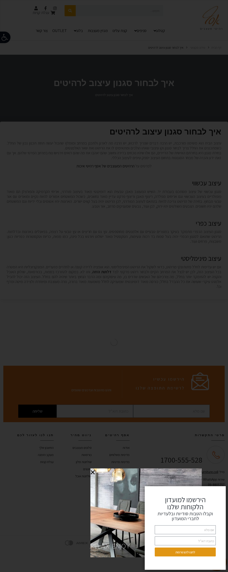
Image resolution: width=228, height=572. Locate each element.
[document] (114, 286)
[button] (93, 472)
